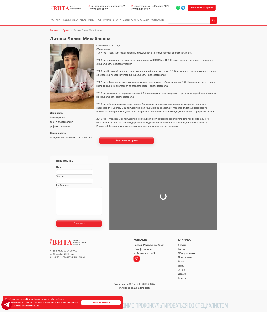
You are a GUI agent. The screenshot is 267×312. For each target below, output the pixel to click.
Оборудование (83, 20)
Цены (126, 20)
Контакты (157, 20)
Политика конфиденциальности (133, 288)
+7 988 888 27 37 (140, 9)
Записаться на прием (202, 8)
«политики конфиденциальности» (23, 306)
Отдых (144, 20)
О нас (135, 20)
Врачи (117, 20)
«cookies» (73, 302)
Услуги (55, 20)
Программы (103, 20)
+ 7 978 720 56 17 (98, 9)
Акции (66, 20)
